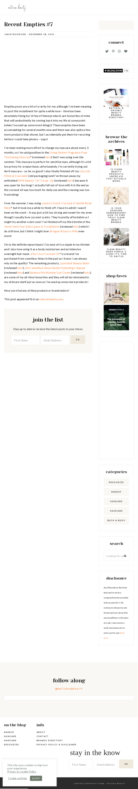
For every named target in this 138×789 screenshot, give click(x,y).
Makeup (116, 492)
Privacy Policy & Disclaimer (56, 745)
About (40, 732)
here (48, 157)
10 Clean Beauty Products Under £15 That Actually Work (116, 175)
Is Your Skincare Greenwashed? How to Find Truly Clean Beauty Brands (116, 215)
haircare (116, 511)
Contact (42, 736)
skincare (116, 501)
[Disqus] (48, 398)
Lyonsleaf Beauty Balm (74, 263)
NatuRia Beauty (116, 783)
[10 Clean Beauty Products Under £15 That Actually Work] (116, 157)
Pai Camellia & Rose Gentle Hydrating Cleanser (55, 267)
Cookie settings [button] (17, 778)
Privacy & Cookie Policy (21, 771)
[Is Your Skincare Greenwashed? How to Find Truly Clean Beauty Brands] (116, 196)
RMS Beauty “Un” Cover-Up (36, 180)
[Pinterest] (113, 51)
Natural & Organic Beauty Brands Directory (116, 113)
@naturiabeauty (69, 688)
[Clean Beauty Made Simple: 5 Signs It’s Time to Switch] (116, 237)
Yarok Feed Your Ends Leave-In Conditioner (31, 226)
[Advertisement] (116, 400)
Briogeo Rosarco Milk (63, 231)
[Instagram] (119, 51)
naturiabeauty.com (51, 299)
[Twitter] (107, 51)
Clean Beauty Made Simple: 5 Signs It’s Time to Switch (116, 253)
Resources (116, 482)
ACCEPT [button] (36, 778)
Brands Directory (49, 740)
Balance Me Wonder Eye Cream (50, 272)
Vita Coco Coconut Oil (45, 253)
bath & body (116, 520)
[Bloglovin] (126, 51)
